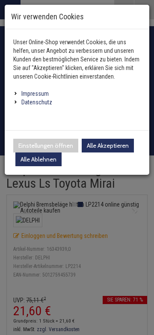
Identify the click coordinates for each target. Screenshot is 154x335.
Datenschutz (36, 102)
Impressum (35, 93)
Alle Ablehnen (38, 159)
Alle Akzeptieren (108, 145)
